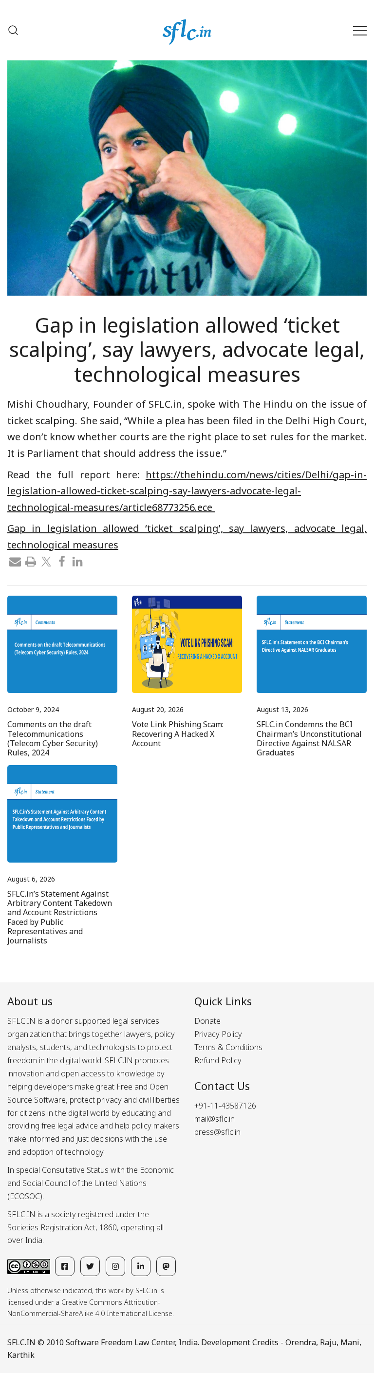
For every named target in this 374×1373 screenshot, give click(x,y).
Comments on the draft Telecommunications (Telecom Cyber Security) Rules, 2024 (52, 738)
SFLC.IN (21, 1342)
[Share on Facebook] (62, 560)
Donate (207, 1021)
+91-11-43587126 (225, 1105)
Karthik (21, 1355)
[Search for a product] (13, 30)
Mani (349, 1342)
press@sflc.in (217, 1132)
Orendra (300, 1342)
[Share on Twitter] (46, 560)
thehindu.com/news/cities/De (187, 491)
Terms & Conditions (228, 1047)
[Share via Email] (15, 560)
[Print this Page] (30, 560)
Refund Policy (218, 1060)
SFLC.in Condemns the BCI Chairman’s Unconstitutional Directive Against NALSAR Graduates (309, 738)
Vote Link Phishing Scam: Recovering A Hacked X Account (178, 733)
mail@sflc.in (214, 1118)
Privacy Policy (218, 1034)
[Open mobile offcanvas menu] (360, 30)
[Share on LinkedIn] (77, 560)
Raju (328, 1342)
